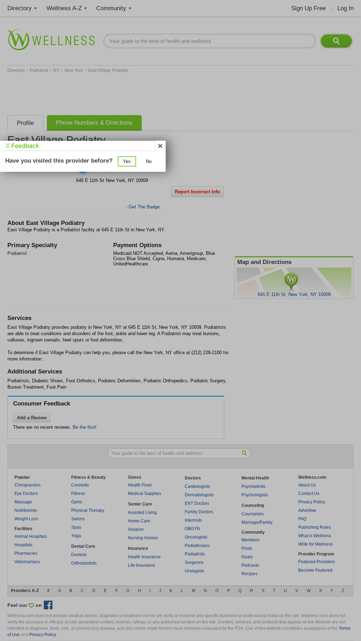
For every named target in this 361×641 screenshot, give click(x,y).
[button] (127, 161)
